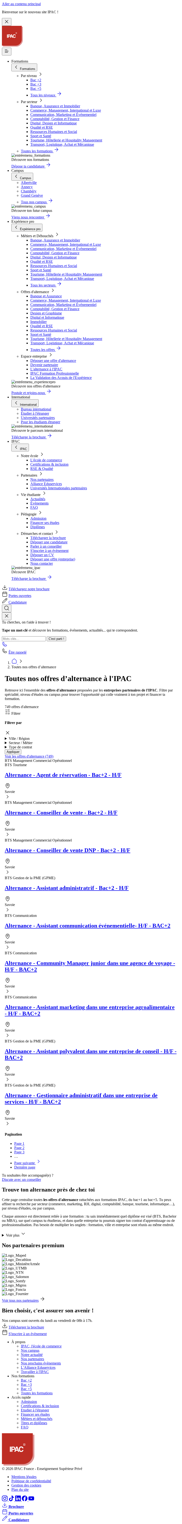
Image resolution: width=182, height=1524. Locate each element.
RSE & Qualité (41, 469)
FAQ (34, 507)
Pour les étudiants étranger (40, 422)
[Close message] (6, 22)
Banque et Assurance (46, 296)
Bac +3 (35, 84)
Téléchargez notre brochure (29, 589)
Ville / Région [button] (19, 739)
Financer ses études (44, 523)
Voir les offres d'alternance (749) (29, 756)
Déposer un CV (42, 555)
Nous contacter (41, 563)
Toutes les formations (37, 1393)
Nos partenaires (42, 480)
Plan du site (20, 1490)
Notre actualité (32, 1355)
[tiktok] (12, 1500)
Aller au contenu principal (21, 4)
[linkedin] (18, 1500)
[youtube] (31, 1500)
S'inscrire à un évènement (49, 551)
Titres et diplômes (34, 1423)
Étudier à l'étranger (35, 413)
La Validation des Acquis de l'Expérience (61, 378)
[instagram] (5, 1500)
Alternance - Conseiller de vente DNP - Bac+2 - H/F (67, 850)
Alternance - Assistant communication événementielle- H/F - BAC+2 (87, 926)
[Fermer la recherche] (6, 616)
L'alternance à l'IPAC (46, 369)
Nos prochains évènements (41, 1363)
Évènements (39, 503)
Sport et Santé (40, 136)
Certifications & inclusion (49, 464)
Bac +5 (35, 88)
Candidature (18, 602)
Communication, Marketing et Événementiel (63, 115)
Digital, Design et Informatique (53, 123)
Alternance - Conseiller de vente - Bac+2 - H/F (61, 813)
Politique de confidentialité (31, 1481)
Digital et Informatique (47, 317)
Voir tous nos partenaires (20, 1300)
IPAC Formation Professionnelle (54, 373)
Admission (38, 518)
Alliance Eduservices (46, 484)
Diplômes (37, 527)
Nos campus (30, 1350)
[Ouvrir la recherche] (6, 608)
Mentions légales (23, 1477)
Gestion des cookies (26, 1485)
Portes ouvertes (20, 596)
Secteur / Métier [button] (20, 743)
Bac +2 (35, 80)
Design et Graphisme (46, 313)
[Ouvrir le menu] (6, 51)
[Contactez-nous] (5, 646)
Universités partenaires (38, 418)
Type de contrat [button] (20, 747)
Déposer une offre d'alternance (53, 361)
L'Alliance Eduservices (38, 1367)
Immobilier (38, 322)
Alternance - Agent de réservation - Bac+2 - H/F (63, 775)
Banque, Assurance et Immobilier (55, 106)
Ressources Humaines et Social (53, 132)
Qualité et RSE (41, 127)
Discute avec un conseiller (21, 1180)
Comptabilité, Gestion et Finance (54, 119)
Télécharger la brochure (48, 538)
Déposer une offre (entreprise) (52, 559)
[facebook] (25, 1500)
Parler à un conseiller (46, 546)
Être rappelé (18, 652)
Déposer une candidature (49, 542)
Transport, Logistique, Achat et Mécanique (62, 144)
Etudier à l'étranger (35, 1410)
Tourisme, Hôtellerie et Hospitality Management (66, 140)
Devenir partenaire (44, 365)
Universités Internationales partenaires (58, 488)
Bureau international (36, 409)
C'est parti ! (56, 639)
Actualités (37, 499)
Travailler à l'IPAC (35, 1372)
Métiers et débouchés (36, 1419)
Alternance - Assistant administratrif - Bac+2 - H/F (67, 888)
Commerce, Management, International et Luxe (65, 110)
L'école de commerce (46, 460)
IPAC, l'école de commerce (41, 1346)
